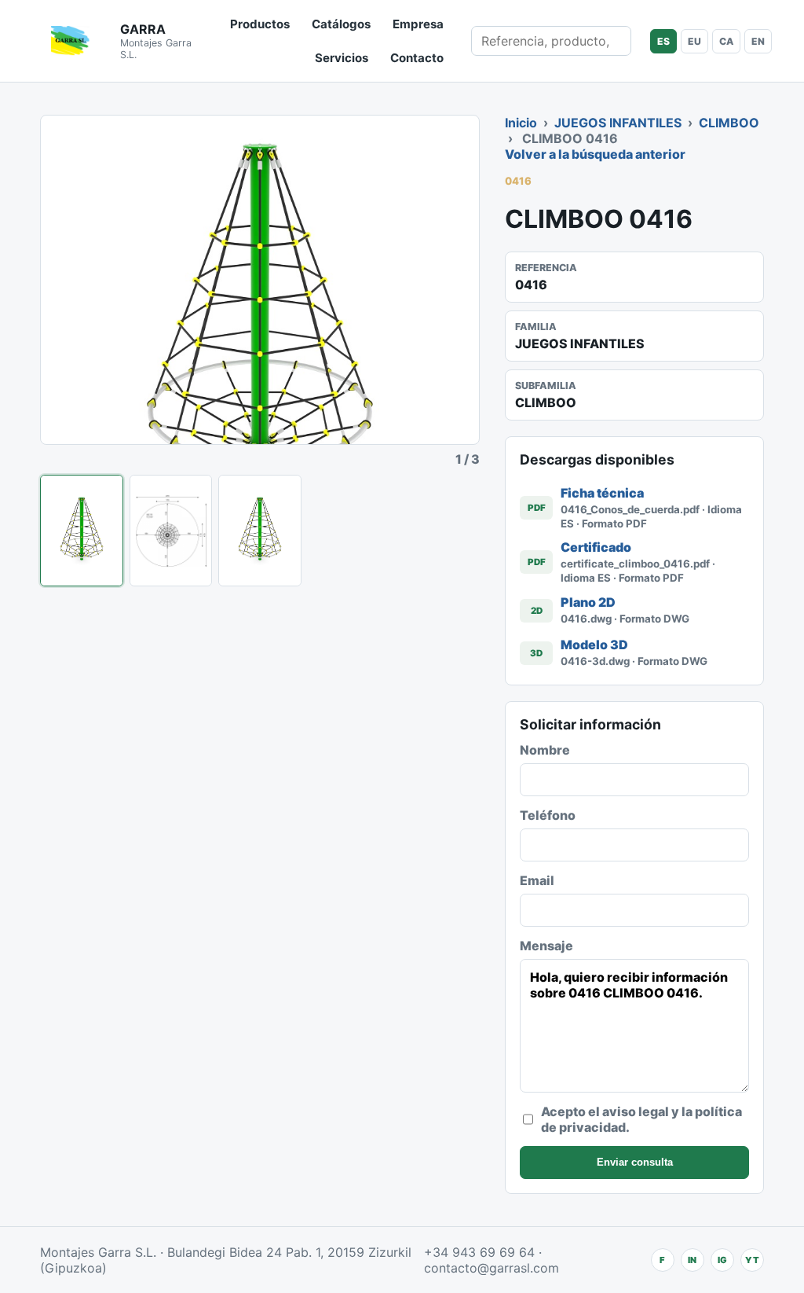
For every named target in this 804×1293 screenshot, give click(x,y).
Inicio (521, 122)
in (692, 1259)
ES (663, 41)
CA (726, 41)
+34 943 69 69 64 (479, 1252)
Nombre (545, 750)
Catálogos (341, 24)
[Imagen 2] (171, 530)
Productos (260, 24)
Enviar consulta (635, 1162)
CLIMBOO (729, 122)
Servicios (341, 57)
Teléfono (548, 815)
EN (758, 41)
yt (752, 1259)
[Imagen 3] (260, 530)
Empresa (418, 24)
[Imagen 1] (81, 530)
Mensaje (546, 945)
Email (537, 880)
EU (694, 41)
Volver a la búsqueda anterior (595, 154)
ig (722, 1259)
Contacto (417, 57)
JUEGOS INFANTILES (618, 122)
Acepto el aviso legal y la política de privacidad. (641, 1119)
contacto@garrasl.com (491, 1268)
